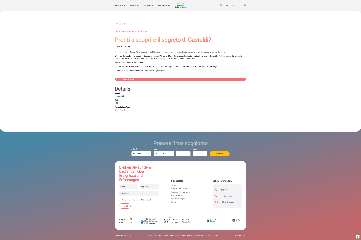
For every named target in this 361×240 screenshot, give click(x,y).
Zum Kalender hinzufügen (127, 79)
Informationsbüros (225, 196)
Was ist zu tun (134, 5)
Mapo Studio (242, 235)
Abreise (156, 149)
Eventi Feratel (120, 110)
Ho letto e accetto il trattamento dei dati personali (136, 200)
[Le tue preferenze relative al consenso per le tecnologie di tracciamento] (357, 236)
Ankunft (134, 149)
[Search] (227, 5)
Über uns (174, 202)
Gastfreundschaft (164, 5)
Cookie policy (128, 235)
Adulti (178, 149)
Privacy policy (119, 235)
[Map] (233, 5)
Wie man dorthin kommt (179, 189)
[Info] (239, 5)
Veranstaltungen (148, 5)
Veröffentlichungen (178, 199)
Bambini (196, 149)
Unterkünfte (175, 185)
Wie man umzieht (177, 195)
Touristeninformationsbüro (180, 192)
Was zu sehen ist (120, 5)
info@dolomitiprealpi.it (226, 202)
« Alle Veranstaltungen (123, 24)
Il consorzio (177, 181)
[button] (218, 5)
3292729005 (223, 190)
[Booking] (245, 5)
